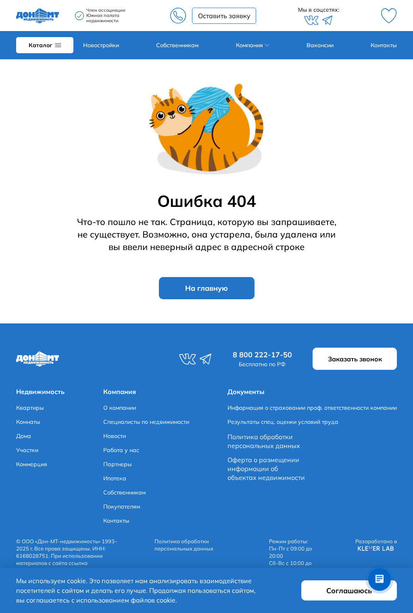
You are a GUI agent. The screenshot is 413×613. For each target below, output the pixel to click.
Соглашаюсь (349, 590)
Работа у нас (121, 450)
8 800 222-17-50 (178, 16)
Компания (249, 45)
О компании (119, 407)
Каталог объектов (44, 45)
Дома (23, 436)
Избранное (389, 16)
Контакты (384, 45)
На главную (206, 288)
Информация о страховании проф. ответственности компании (312, 407)
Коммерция (31, 464)
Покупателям (121, 506)
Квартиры (30, 407)
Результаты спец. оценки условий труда (282, 421)
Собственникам (177, 45)
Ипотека (114, 478)
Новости (114, 436)
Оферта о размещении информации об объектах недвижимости (266, 469)
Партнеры (117, 464)
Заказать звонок (224, 16)
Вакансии (320, 45)
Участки (27, 450)
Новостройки (101, 45)
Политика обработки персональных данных (263, 441)
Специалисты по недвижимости (146, 421)
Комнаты (28, 421)
